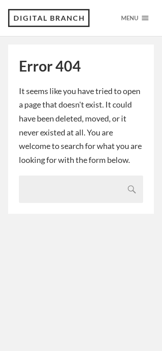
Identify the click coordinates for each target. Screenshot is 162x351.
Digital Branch (49, 18)
